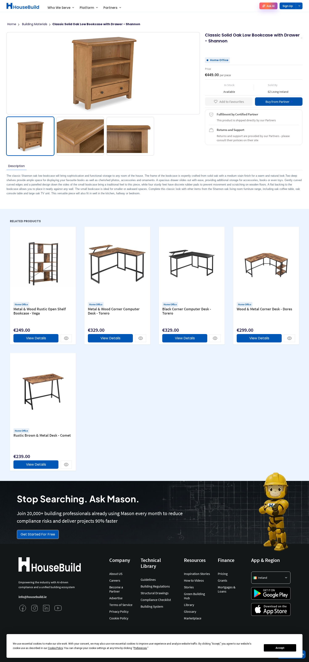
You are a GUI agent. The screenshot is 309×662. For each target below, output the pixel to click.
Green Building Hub (194, 596)
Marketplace (192, 618)
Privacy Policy (118, 611)
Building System (152, 606)
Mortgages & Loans (226, 589)
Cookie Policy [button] (55, 648)
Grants (222, 580)
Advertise (116, 598)
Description (16, 166)
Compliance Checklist (156, 600)
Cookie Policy (118, 618)
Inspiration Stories (197, 574)
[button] (271, 578)
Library (189, 605)
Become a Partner (116, 589)
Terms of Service (120, 605)
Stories (189, 587)
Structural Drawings (155, 593)
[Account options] (299, 6)
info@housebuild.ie (32, 597)
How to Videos (194, 580)
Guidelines (148, 579)
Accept (280, 647)
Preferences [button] (140, 648)
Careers (114, 580)
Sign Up (288, 6)
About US (115, 574)
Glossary (190, 611)
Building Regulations (155, 586)
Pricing (223, 574)
